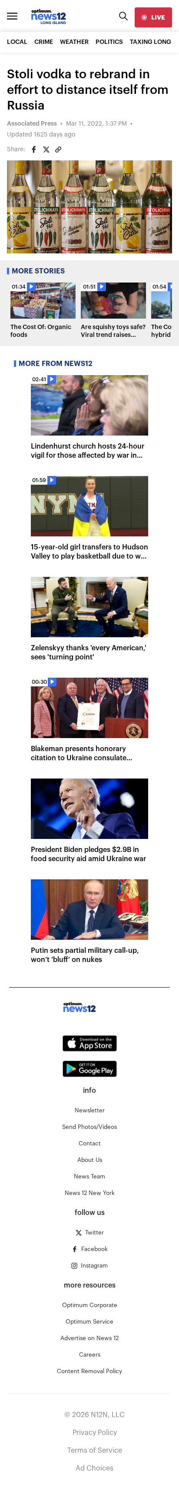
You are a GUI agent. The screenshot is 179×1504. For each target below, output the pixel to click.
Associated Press (32, 124)
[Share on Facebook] (33, 149)
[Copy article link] (58, 149)
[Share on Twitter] (46, 149)
